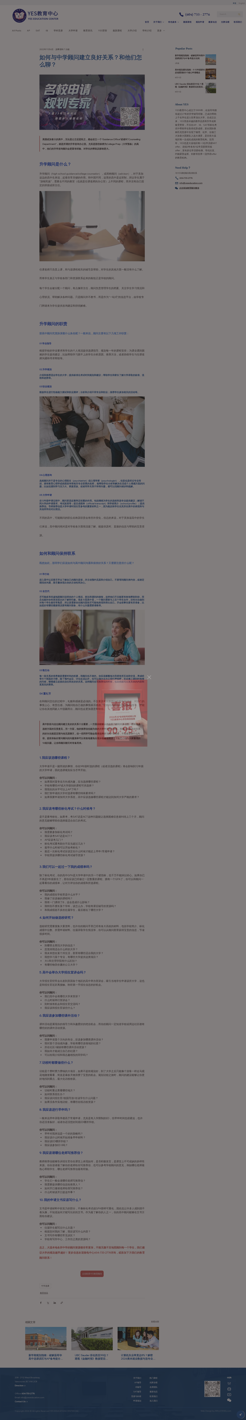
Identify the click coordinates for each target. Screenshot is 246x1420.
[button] (149, 677)
